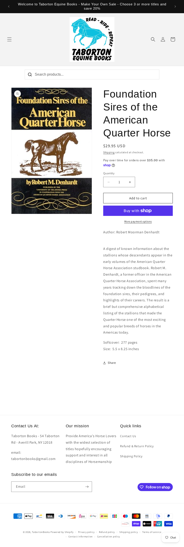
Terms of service (151, 532)
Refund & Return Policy (136, 446)
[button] (9, 39)
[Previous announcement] (9, 6)
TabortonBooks (41, 532)
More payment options (138, 221)
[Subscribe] (87, 486)
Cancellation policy (108, 536)
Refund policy (107, 532)
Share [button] (112, 363)
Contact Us (128, 436)
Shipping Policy (131, 456)
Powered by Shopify (62, 532)
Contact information (80, 536)
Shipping (109, 152)
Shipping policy (128, 532)
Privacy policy (86, 532)
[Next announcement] (175, 6)
